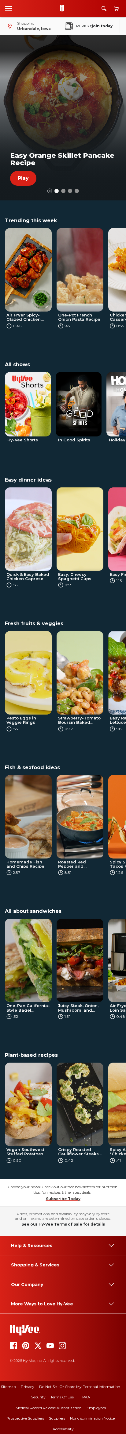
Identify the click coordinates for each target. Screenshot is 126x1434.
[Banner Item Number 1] (63, 191)
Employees (96, 1407)
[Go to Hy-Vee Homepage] (63, 8)
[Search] (104, 9)
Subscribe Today (63, 1198)
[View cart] (116, 9)
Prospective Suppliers (25, 1418)
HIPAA (84, 1397)
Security (38, 1397)
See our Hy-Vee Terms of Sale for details (63, 1224)
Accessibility (63, 1429)
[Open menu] (8, 8)
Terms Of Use (62, 1397)
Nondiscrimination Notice (92, 1418)
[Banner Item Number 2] (70, 191)
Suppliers (57, 1418)
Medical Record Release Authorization (49, 1407)
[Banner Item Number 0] (56, 191)
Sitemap (8, 1386)
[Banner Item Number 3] (77, 191)
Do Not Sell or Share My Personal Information (79, 1386)
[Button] (49, 191)
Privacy (27, 1386)
